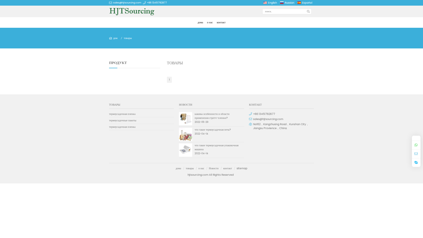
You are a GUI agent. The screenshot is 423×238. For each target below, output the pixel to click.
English (272, 3)
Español (307, 3)
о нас (210, 22)
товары (128, 38)
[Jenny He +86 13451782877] (416, 145)
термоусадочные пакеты (122, 120)
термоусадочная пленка (122, 114)
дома (200, 22)
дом (115, 38)
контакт (221, 22)
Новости (214, 168)
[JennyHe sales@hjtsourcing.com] (416, 154)
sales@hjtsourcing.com (127, 2)
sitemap (242, 168)
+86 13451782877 (157, 2)
